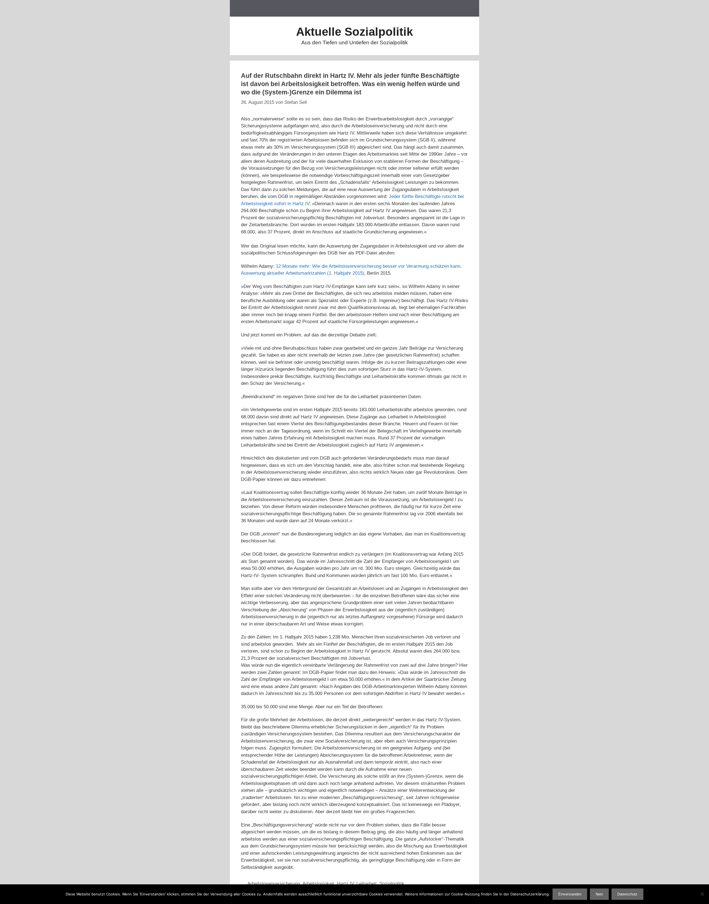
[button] (467, 8)
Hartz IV (345, 883)
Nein (599, 894)
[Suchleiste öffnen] (444, 8)
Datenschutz (627, 894)
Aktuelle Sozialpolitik (354, 31)
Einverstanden (569, 894)
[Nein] (702, 894)
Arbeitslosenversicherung (273, 883)
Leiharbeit (366, 883)
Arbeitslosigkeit (318, 883)
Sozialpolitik (391, 883)
